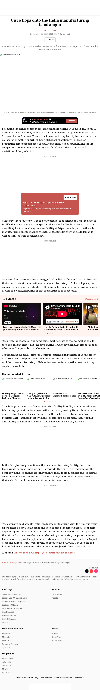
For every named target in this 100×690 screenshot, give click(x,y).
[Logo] (8, 12)
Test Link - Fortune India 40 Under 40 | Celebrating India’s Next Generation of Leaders (22, 329)
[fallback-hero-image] (14, 384)
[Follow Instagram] (96, 571)
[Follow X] (87, 571)
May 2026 (6, 669)
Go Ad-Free (70, 197)
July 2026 (6, 662)
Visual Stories (58, 640)
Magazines (8, 653)
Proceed (71, 120)
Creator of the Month (11, 594)
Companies (57, 594)
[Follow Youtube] (91, 571)
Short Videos (57, 637)
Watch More (90, 299)
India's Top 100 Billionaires (14, 598)
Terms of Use (46, 677)
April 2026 (7, 672)
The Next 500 (8, 612)
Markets (6, 637)
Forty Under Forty (10, 615)
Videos (55, 633)
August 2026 (7, 658)
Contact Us (79, 677)
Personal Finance (10, 644)
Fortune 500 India (10, 605)
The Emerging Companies (14, 601)
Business (6, 633)
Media (55, 628)
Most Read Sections (12, 628)
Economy (6, 640)
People (55, 598)
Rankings (7, 589)
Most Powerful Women (12, 608)
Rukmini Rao (50, 30)
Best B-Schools (9, 619)
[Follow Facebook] (82, 571)
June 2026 (6, 665)
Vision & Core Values (62, 677)
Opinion (6, 647)
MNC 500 (6, 622)
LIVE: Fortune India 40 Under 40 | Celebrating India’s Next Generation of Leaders (62, 329)
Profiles (56, 589)
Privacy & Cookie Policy (27, 677)
